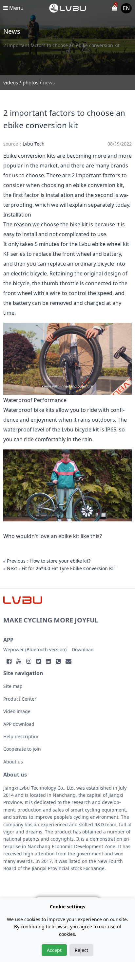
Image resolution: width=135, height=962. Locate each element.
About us (13, 762)
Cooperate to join (22, 749)
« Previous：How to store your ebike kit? (46, 561)
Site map (13, 686)
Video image (16, 711)
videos (10, 82)
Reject (81, 950)
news (49, 82)
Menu (16, 7)
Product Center (19, 699)
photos (30, 82)
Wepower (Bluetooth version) (35, 649)
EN (126, 8)
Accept (54, 950)
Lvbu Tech (34, 144)
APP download (18, 724)
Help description (21, 736)
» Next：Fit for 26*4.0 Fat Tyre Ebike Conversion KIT (59, 568)
